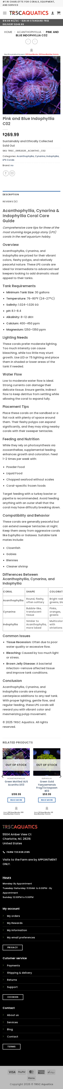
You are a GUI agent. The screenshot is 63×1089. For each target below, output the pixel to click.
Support (12, 987)
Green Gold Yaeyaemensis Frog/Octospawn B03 (46, 786)
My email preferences (21, 937)
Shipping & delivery (19, 973)
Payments (13, 965)
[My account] (52, 13)
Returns (12, 980)
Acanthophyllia (29, 32)
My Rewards (15, 923)
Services (12, 1022)
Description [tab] (11, 194)
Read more (16, 800)
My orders (13, 916)
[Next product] (28, 41)
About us (13, 1015)
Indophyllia (52, 156)
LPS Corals (8, 159)
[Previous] (3, 783)
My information (17, 930)
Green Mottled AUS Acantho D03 (16, 783)
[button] (5, 13)
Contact (12, 1036)
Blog (10, 1029)
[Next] (60, 783)
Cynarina (40, 156)
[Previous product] (35, 41)
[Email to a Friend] (12, 173)
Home (8, 32)
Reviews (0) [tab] (10, 201)
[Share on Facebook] (6, 173)
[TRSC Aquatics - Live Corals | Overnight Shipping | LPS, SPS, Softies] (28, 13)
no (11, 165)
